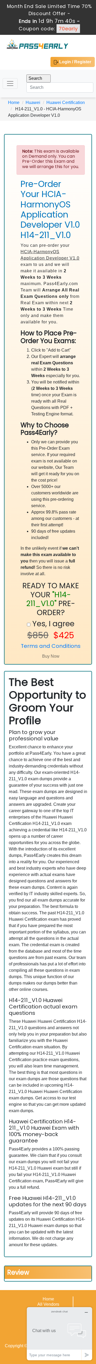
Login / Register (74, 62)
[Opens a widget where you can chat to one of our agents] (59, 1333)
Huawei (33, 102)
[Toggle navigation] (10, 83)
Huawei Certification (65, 102)
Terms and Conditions (51, 646)
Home (13, 102)
